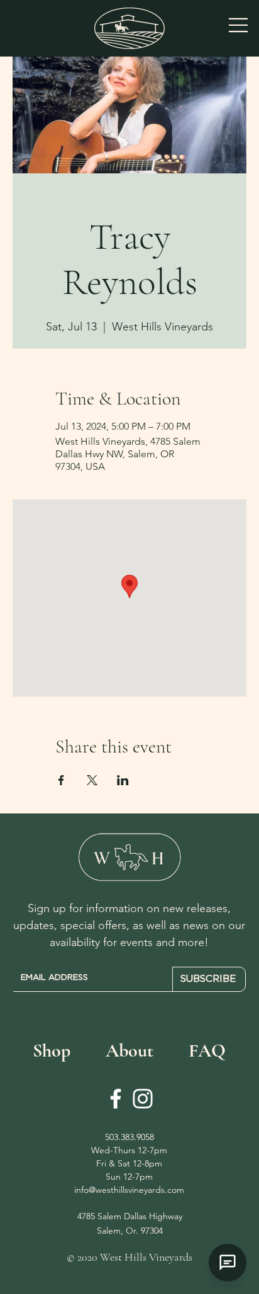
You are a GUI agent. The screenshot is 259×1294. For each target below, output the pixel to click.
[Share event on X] (92, 780)
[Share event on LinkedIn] (123, 780)
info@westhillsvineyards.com (129, 1189)
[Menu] (239, 25)
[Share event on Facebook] (61, 780)
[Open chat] (227, 1262)
